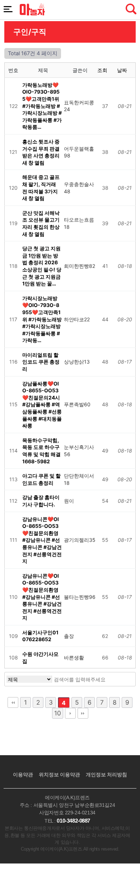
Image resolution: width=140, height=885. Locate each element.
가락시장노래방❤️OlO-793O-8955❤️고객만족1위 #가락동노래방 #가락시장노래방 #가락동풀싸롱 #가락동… (42, 319)
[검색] (120, 679)
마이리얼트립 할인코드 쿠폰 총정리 (41, 362)
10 (57, 713)
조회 (103, 70)
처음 (13, 702)
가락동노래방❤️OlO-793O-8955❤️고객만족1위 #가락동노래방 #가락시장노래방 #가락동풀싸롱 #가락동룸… (42, 106)
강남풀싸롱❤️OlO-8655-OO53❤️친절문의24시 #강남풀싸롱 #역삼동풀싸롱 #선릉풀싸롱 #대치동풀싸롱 (42, 404)
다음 (70, 713)
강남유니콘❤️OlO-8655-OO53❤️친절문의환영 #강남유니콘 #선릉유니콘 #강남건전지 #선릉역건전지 (42, 540)
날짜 (123, 70)
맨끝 (83, 713)
